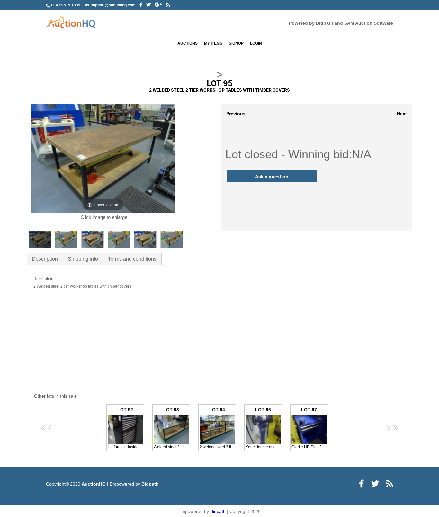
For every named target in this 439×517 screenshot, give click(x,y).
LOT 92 (126, 428)
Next (402, 113)
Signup (236, 43)
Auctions (187, 43)
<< (43, 427)
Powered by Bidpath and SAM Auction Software (341, 23)
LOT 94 (218, 428)
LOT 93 (172, 428)
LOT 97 (309, 428)
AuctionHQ (94, 483)
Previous (236, 113)
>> (395, 427)
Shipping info (83, 259)
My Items (213, 43)
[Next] (162, 158)
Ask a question (271, 176)
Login (256, 43)
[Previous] (43, 158)
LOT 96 (264, 428)
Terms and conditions (132, 259)
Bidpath (150, 483)
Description (45, 259)
